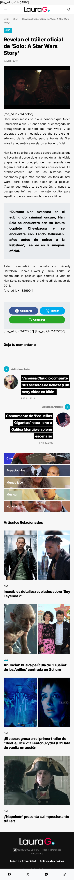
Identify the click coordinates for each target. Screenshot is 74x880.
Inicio (6, 19)
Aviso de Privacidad (23, 861)
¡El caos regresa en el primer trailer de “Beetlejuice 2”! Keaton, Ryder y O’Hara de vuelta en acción (37, 743)
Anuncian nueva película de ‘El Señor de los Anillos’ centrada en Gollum (35, 667)
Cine (15, 19)
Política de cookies (52, 861)
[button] (5, 9)
